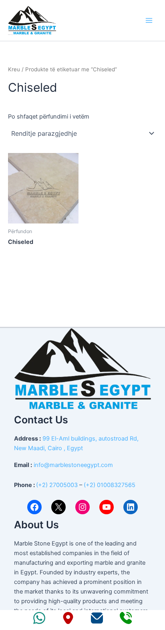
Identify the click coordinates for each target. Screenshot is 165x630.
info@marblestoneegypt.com (73, 465)
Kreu (14, 69)
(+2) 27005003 (57, 485)
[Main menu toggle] (149, 20)
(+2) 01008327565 (109, 485)
